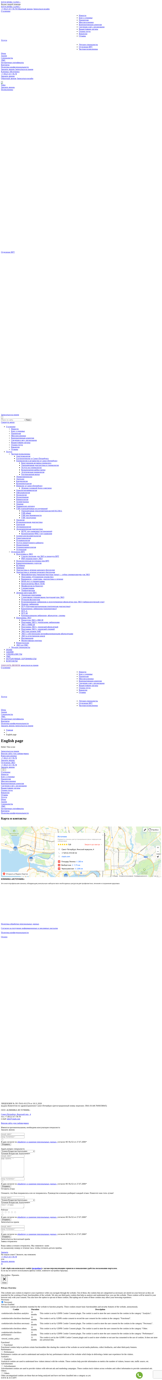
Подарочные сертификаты (12, 62)
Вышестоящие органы (88, 29)
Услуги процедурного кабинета (29, 543)
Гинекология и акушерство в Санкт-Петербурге (36, 461)
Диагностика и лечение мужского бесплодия (35, 572)
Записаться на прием (24, 69)
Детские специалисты (88, 44)
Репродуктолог (22, 643)
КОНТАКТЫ (12, 661)
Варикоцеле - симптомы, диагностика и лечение (42, 579)
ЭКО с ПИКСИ (28, 625)
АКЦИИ (10, 652)
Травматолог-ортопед (25, 506)
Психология (21, 495)
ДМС (3, 60)
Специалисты (7, 58)
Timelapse (20, 568)
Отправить (6, 1144)
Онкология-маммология (26, 490)
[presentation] (2, 769)
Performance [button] (6, 1349)
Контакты (5, 65)
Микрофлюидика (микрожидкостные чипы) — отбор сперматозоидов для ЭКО (55, 574)
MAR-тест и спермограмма (33, 581)
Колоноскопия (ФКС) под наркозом (36, 533)
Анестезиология (23, 456)
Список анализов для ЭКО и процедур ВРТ (40, 556)
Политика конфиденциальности (15, 67)
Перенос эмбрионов (30, 604)
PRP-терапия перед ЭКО (32, 559)
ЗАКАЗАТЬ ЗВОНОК (10, 665)
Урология (20, 520)
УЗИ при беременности (31, 515)
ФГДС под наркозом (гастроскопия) (36, 531)
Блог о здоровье (18, 431)
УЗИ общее (26, 513)
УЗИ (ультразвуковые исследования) (32, 508)
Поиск (28, 420)
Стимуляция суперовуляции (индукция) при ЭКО (42, 597)
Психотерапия (22, 497)
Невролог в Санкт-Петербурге (29, 486)
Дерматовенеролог (24, 477)
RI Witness (20, 565)
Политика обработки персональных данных (20, 924)
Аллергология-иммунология (28, 536)
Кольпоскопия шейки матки (33, 470)
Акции (4, 56)
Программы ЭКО (23, 618)
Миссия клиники (86, 22)
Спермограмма (27, 588)
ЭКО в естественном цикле (33, 636)
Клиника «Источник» (10, 72)
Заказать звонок (8, 69)
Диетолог (20, 479)
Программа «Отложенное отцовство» (37, 577)
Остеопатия (21, 549)
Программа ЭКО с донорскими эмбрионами (40, 622)
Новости (82, 15)
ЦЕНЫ (9, 650)
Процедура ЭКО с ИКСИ (32, 620)
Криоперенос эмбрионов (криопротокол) (39, 609)
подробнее (37, 1268)
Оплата (4, 937)
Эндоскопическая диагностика (29, 529)
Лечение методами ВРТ (26, 593)
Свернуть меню (8, 422)
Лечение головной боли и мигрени (36, 488)
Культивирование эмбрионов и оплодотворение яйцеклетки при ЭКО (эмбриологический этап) (62, 602)
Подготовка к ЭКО (24, 554)
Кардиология (22, 481)
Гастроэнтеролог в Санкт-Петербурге (32, 458)
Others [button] (3, 1371)
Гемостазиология (23, 538)
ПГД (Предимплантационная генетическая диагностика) (45, 606)
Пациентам (84, 20)
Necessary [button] (5, 1300)
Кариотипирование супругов (29, 563)
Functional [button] (5, 1342)
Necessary (8, 1302)
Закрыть (4, 1252)
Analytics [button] (5, 1356)
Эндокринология (23, 527)
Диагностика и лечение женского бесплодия (35, 570)
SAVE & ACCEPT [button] (9, 1378)
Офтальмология (23, 493)
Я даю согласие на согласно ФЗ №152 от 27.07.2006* (44, 1142)
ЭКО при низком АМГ (31, 631)
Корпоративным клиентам (90, 25)
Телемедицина (22, 502)
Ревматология (22, 499)
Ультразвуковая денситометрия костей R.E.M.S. (41, 511)
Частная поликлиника (88, 49)
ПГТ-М (24, 613)
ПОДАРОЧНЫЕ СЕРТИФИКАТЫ (21, 659)
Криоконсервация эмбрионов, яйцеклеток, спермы (43, 615)
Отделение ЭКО (8, 763)
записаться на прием (29, 665)
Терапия (19, 504)
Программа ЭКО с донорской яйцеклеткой (39, 627)
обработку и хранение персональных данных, (37, 1142)
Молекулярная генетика (31, 640)
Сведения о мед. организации (92, 27)
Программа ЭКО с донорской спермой (38, 629)
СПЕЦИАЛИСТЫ (14, 654)
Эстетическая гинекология (32, 472)
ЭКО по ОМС (22, 645)
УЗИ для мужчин (28, 518)
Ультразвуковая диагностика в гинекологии (40, 465)
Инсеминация (27, 638)
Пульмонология (23, 540)
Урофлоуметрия (28, 590)
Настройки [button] (6, 1275)
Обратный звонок (25, 9)
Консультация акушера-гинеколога (36, 463)
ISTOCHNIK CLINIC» (11, 2)
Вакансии (83, 34)
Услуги (4, 40)
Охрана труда (84, 31)
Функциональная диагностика (29, 522)
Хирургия (20, 524)
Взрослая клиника (9, 756)
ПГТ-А (24, 611)
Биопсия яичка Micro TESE (33, 584)
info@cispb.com (13, 1119)
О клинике (5, 11)
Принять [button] (15, 1275)
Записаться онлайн (41, 9)
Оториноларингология (26, 547)
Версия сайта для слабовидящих (15, 753)
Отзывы (82, 36)
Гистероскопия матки (30, 474)
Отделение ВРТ (86, 47)
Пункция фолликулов (30, 599)
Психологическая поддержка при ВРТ (32, 561)
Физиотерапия (22, 545)
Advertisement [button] (7, 1364)
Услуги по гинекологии (31, 467)
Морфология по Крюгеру (32, 586)
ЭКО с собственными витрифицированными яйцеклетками (47, 634)
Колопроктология (24, 483)
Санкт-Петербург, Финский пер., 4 (16, 1114)
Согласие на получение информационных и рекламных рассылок (29, 928)
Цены (3, 53)
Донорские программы (31, 595)
